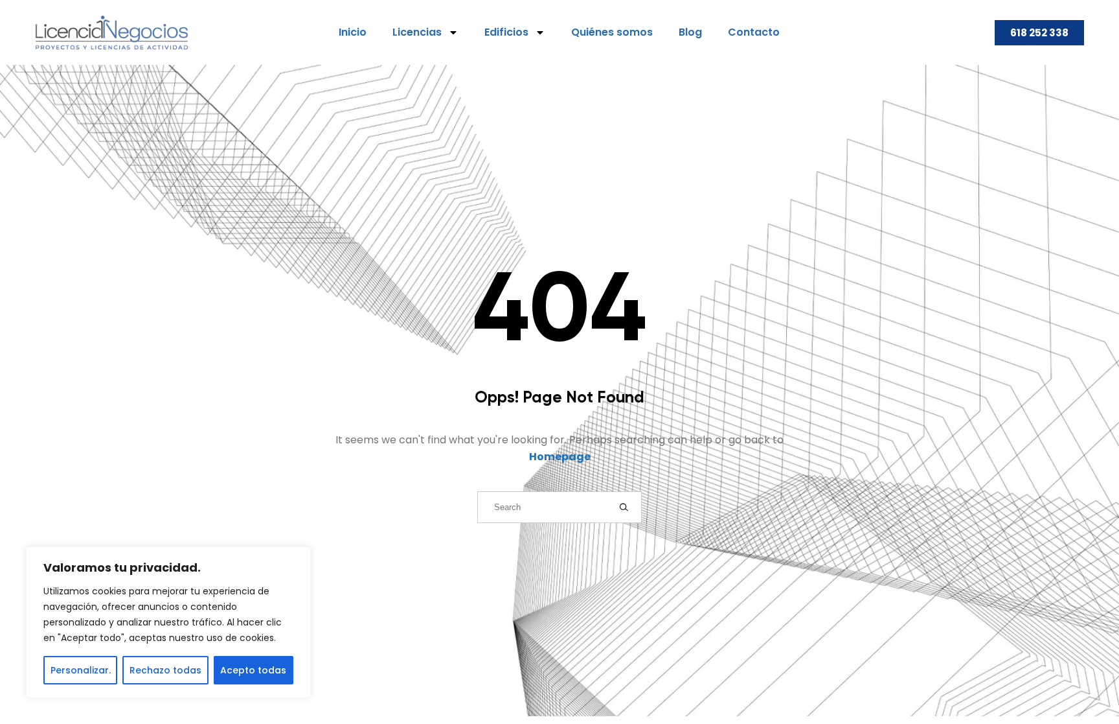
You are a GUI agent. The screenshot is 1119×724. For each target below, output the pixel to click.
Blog (690, 32)
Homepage (560, 456)
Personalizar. (81, 670)
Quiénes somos (612, 32)
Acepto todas (253, 670)
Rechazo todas (165, 670)
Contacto (754, 32)
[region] (168, 622)
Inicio (353, 32)
